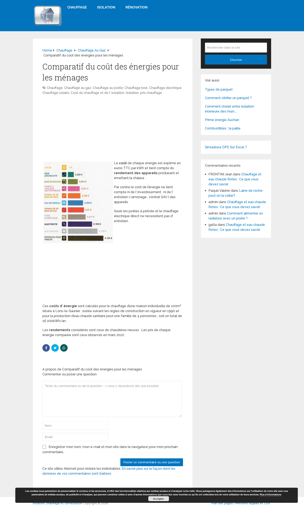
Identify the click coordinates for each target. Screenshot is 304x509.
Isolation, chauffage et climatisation (57, 503)
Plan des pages (222, 503)
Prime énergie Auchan (222, 120)
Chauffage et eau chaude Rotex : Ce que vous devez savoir (234, 179)
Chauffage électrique (165, 88)
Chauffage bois (136, 88)
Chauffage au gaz (77, 88)
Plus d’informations (270, 494)
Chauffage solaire (55, 93)
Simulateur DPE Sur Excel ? (226, 147)
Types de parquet (219, 89)
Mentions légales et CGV (252, 503)
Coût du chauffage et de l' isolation (97, 93)
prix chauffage (151, 93)
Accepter (158, 499)
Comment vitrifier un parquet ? (228, 98)
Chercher (236, 59)
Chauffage (77, 7)
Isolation (106, 7)
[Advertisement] (112, 130)
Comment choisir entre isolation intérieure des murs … (229, 108)
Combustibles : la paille (223, 128)
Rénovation (136, 7)
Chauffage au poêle (108, 88)
